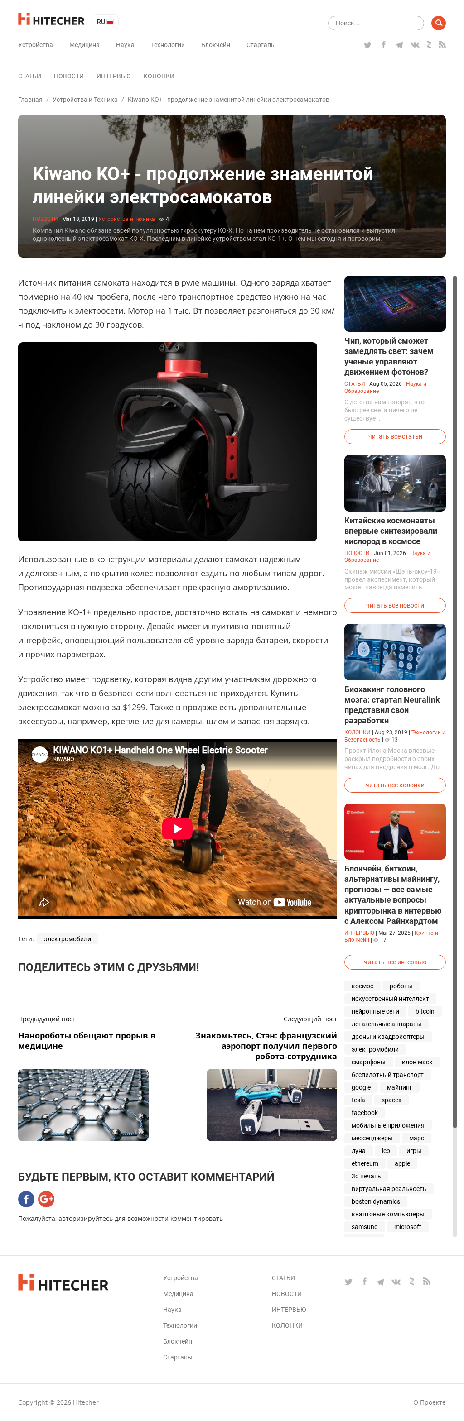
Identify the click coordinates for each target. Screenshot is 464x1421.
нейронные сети (375, 1011)
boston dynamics (376, 1201)
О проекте (429, 1402)
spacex (391, 1100)
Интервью (114, 76)
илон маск (417, 1062)
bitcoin (425, 1011)
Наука (125, 44)
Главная (30, 99)
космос (362, 986)
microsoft (407, 1226)
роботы (401, 986)
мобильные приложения (388, 1125)
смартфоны (369, 1062)
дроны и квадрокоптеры (388, 1036)
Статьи (29, 76)
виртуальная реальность (389, 1188)
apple (402, 1163)
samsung (365, 1226)
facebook (365, 1112)
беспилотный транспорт (388, 1074)
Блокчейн (215, 44)
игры (413, 1150)
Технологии (168, 44)
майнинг (399, 1087)
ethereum (365, 1163)
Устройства (35, 44)
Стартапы (261, 44)
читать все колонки (395, 785)
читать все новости (395, 605)
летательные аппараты (386, 1024)
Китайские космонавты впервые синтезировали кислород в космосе (390, 531)
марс (416, 1138)
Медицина (84, 44)
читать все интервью (395, 962)
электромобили (67, 939)
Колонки (159, 76)
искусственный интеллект (390, 998)
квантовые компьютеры (388, 1214)
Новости (69, 76)
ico (386, 1150)
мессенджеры (372, 1138)
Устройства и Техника (85, 99)
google (361, 1087)
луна (359, 1150)
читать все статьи (395, 436)
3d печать (366, 1176)
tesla (358, 1100)
